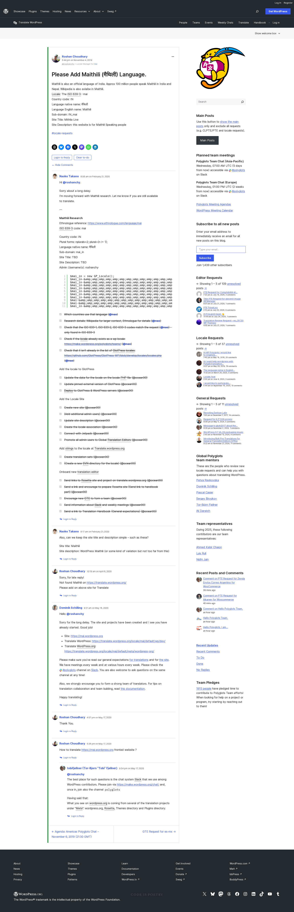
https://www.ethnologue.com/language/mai (115, 223)
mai (95, 64)
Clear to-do (82, 157)
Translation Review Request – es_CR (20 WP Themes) (223, 321)
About (17, 863)
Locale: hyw (209, 376)
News (17, 868)
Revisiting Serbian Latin (215, 412)
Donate (181, 874)
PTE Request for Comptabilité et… (220, 292)
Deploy (68, 390)
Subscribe (205, 257)
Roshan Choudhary (74, 56)
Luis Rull (201, 553)
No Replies (203, 669)
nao (113, 314)
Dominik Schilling (70, 607)
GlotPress (119, 350)
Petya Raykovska (207, 480)
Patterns (72, 879)
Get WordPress (278, 11)
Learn (125, 863)
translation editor (88, 472)
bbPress (236, 874)
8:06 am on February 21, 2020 (95, 176)
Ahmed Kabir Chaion (209, 547)
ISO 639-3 (74, 94)
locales (130, 350)
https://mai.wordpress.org (87, 636)
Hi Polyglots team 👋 (213, 314)
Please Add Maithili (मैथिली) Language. (99, 74)
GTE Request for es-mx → (159, 831)
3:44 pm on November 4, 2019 (77, 60)
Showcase (73, 863)
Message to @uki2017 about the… (220, 425)
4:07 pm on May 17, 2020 (99, 717)
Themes (72, 868)
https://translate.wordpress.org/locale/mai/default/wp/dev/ (128, 641)
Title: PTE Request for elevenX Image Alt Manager (222, 299)
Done (199, 663)
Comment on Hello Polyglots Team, (223, 608)
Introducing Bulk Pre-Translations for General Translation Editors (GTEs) (221, 439)
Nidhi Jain (202, 559)
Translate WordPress (30, 22)
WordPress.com (240, 863)
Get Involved (183, 863)
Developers (128, 874)
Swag (180, 879)
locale (84, 339)
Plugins (72, 874)
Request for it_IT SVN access (217, 419)
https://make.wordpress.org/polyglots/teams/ (92, 344)
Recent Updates (207, 645)
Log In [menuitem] (278, 2)
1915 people (203, 688)
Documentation (130, 868)
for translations (138, 659)
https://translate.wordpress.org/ (106, 582)
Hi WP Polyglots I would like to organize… (217, 353)
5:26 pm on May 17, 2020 (99, 744)
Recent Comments (208, 651)
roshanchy (71, 182)
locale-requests (62, 133)
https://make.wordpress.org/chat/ (138, 784)
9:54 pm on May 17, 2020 (131, 768)
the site (164, 659)
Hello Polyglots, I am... (215, 627)
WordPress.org (86, 646)
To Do (200, 657)
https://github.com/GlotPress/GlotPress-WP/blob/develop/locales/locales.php (113, 355)
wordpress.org (98, 803)
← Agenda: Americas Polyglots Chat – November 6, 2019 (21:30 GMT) (75, 834)
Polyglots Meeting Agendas (213, 204)
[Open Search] (257, 11)
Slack (98, 505)
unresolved (234, 283)
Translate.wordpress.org (109, 448)
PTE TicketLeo (210, 307)
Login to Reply (62, 157)
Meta (79, 808)
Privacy (18, 879)
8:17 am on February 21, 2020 (94, 531)
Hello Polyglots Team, (215, 617)
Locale (56, 94)
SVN (85, 463)
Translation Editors (119, 440)
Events (179, 868)
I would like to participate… (216, 383)
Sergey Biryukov (206, 498)
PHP (123, 377)
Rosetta (86, 480)
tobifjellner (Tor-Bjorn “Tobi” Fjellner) (92, 768)
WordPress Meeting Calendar (214, 210)
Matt (234, 868)
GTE (87, 498)
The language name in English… (219, 370)
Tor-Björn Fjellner (207, 504)
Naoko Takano (69, 176)
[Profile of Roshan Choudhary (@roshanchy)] (56, 59)
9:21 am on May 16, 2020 (96, 608)
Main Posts (207, 140)
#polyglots (69, 670)
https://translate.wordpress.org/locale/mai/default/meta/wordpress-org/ (109, 651)
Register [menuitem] (288, 2)
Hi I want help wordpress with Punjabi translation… (218, 362)
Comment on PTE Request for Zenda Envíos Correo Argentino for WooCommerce (224, 582)
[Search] (242, 102)
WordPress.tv (131, 879)
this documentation (133, 688)
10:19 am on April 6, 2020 (99, 571)
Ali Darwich (203, 510)
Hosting (18, 874)
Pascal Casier (204, 492)
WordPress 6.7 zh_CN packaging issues (223, 432)
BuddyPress (238, 879)
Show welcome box (265, 33)
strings (69, 448)
